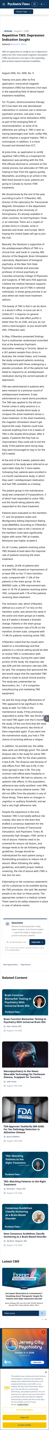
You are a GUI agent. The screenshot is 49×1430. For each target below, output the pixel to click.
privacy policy (14, 950)
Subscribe (35, 942)
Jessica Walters (13, 1136)
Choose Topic (21, 11)
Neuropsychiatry (10, 964)
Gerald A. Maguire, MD (17, 1241)
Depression (26, 964)
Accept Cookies (24, 1425)
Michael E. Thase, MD (16, 1189)
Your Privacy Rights (24, 1410)
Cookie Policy (22, 1404)
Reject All (24, 1417)
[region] (24, 1399)
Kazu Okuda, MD (14, 1026)
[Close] (46, 1372)
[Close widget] (43, 1332)
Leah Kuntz (11, 1081)
